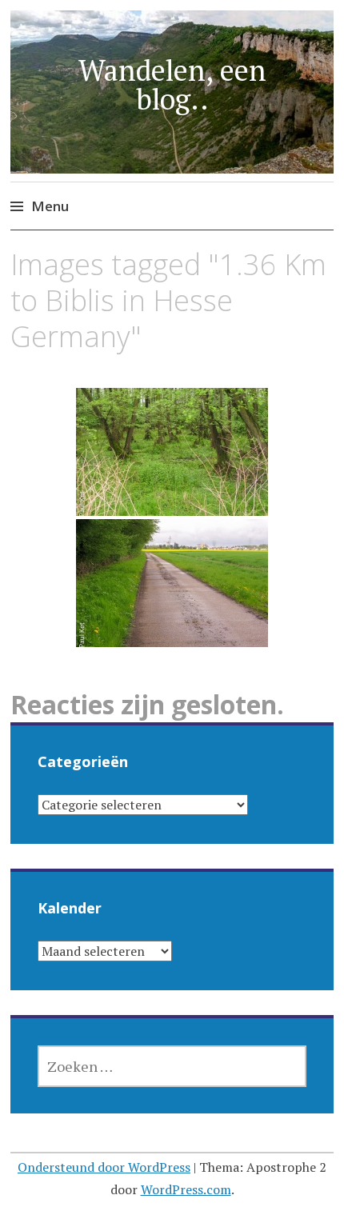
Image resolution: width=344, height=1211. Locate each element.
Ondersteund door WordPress (104, 1167)
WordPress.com (186, 1189)
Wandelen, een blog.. (172, 84)
